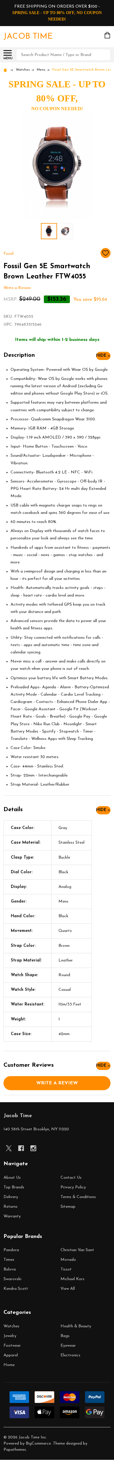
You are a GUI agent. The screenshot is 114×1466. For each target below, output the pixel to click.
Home (9, 1365)
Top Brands (14, 1187)
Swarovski (12, 1279)
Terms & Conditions (78, 1197)
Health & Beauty (76, 1326)
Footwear (12, 1345)
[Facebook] (21, 1148)
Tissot (66, 1269)
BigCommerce (38, 1443)
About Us (12, 1177)
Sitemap (68, 1207)
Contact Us (71, 1177)
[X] (9, 1148)
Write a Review (17, 288)
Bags (65, 1336)
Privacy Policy (73, 1187)
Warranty (12, 1216)
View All (68, 1289)
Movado (68, 1260)
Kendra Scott (16, 1289)
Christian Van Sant (77, 1250)
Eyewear (68, 1345)
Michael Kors (72, 1279)
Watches (11, 1326)
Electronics (70, 1355)
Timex (9, 1260)
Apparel (11, 1355)
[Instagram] (33, 1148)
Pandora (11, 1250)
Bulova (10, 1269)
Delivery (11, 1197)
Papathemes (15, 1450)
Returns (11, 1207)
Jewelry (10, 1336)
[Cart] (108, 35)
